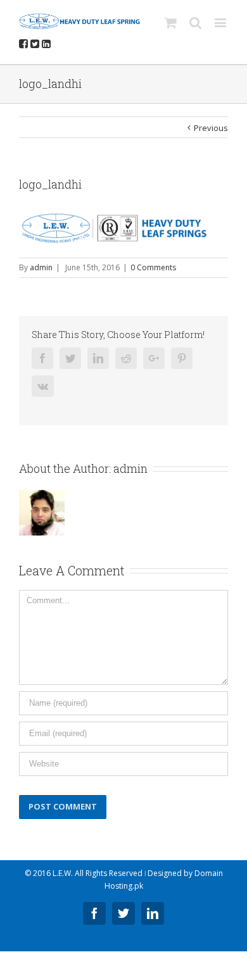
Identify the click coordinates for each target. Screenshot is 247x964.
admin (41, 267)
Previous (211, 128)
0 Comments (153, 267)
